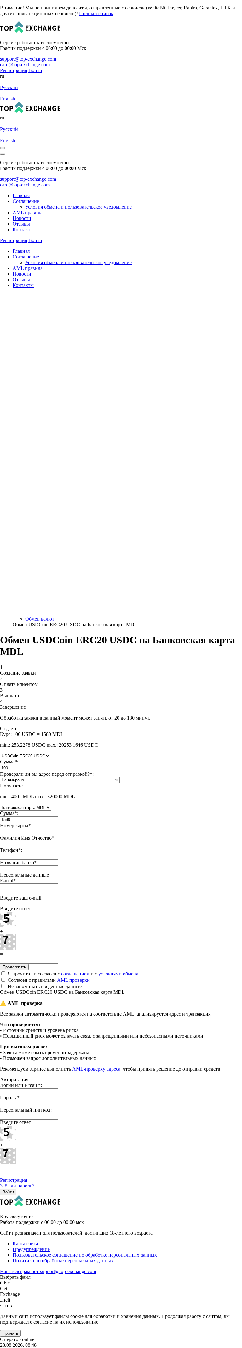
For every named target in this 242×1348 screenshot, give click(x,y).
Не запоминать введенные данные (44, 986)
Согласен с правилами (48, 980)
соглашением (75, 973)
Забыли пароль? (17, 1185)
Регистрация (13, 1180)
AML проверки (73, 980)
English (7, 98)
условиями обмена (118, 973)
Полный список (96, 13)
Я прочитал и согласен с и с (72, 973)
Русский (9, 87)
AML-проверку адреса (96, 1069)
